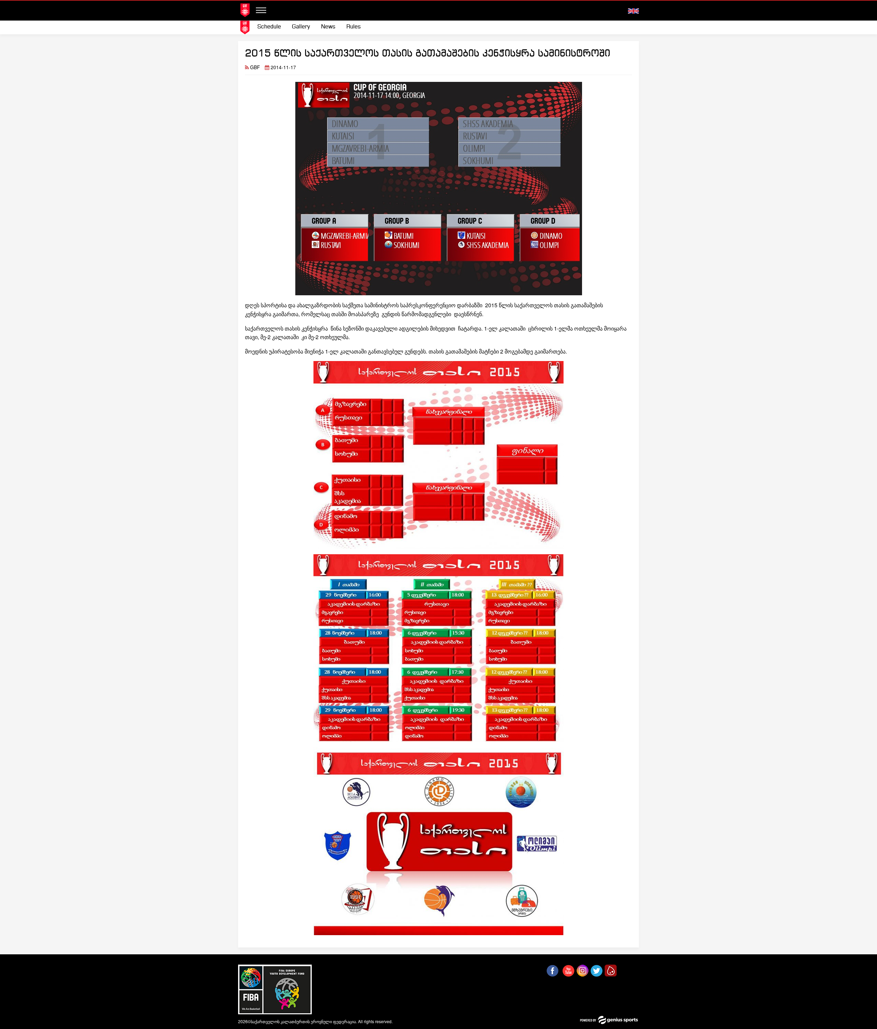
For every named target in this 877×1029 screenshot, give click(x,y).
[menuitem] (269, 27)
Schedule (269, 27)
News (328, 27)
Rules (353, 27)
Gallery (301, 27)
